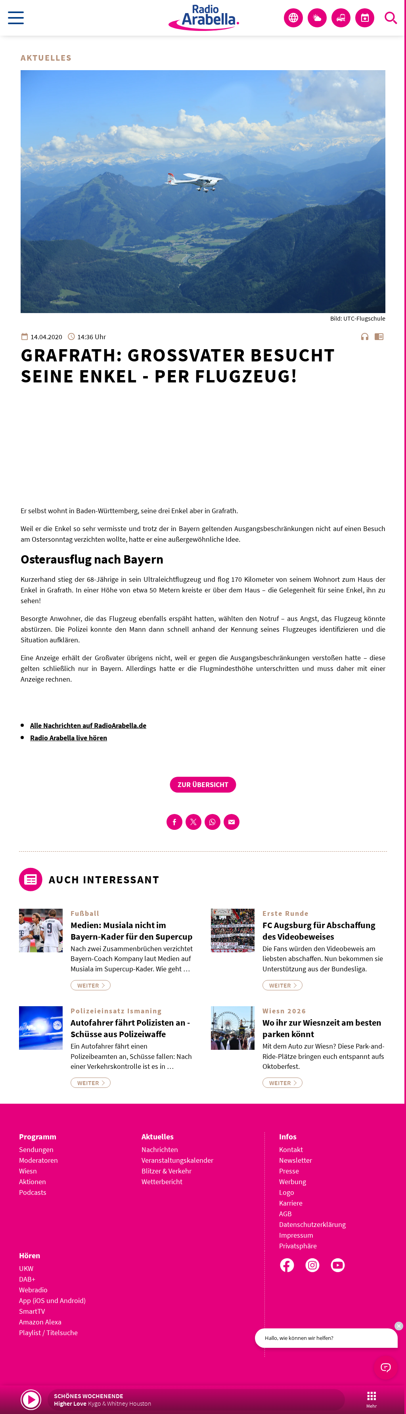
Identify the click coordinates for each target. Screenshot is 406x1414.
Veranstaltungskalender (177, 1160)
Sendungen (36, 1149)
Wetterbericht (162, 1181)
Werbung (292, 1181)
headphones (365, 336)
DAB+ (27, 1279)
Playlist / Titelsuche (48, 1332)
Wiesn (28, 1170)
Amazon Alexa (40, 1321)
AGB (285, 1213)
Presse (289, 1170)
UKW (26, 1268)
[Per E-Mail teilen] (231, 822)
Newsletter (295, 1160)
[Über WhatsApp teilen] (212, 822)
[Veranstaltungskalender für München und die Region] (364, 17)
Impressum (296, 1235)
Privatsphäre (298, 1245)
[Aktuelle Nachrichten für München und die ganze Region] (293, 17)
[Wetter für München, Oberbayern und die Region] (317, 17)
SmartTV (32, 1311)
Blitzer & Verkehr (167, 1170)
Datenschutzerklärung (312, 1224)
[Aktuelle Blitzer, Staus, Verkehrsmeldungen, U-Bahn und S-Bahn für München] (340, 17)
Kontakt (291, 1149)
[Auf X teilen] (193, 822)
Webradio (33, 1289)
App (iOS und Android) (52, 1300)
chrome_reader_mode (379, 336)
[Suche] (391, 18)
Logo (286, 1192)
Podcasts (32, 1192)
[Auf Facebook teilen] (174, 822)
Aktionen (32, 1181)
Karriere (291, 1203)
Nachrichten (160, 1149)
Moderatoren (38, 1160)
